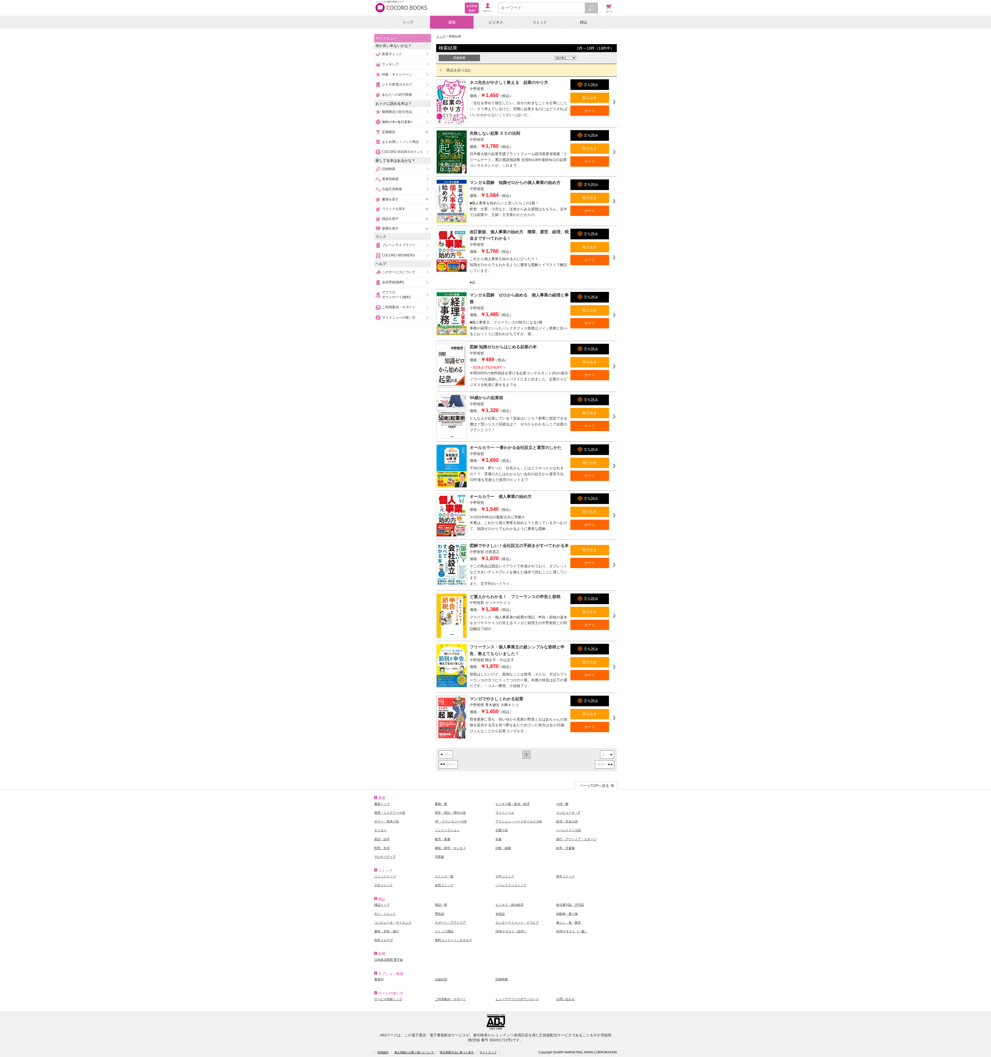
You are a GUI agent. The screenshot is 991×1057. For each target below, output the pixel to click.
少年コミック (505, 876)
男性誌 (439, 914)
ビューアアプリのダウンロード (517, 999)
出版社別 (441, 979)
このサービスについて (398, 272)
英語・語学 (382, 839)
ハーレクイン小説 (568, 830)
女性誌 (500, 914)
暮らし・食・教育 (568, 922)
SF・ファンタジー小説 (451, 821)
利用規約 (383, 1052)
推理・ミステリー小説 (389, 812)
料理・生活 (382, 848)
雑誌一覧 (441, 905)
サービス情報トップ (388, 999)
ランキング (390, 64)
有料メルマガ (383, 940)
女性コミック (444, 885)
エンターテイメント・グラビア (517, 922)
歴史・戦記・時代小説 (450, 812)
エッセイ (380, 830)
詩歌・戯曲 (503, 848)
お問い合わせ (565, 999)
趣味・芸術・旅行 (386, 931)
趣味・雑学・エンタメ (450, 848)
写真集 (439, 857)
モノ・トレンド (385, 914)
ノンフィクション (447, 830)
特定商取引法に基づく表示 (457, 1052)
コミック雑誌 (444, 931)
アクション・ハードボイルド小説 (519, 821)
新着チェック (392, 54)
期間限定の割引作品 (397, 112)
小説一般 (562, 804)
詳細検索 (388, 169)
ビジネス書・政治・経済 (513, 804)
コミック (539, 22)
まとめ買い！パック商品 (400, 142)
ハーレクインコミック (511, 885)
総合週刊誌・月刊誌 (570, 905)
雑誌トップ (382, 905)
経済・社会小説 (567, 821)
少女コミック (383, 885)
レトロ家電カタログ (397, 84)
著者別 (378, 979)
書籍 (451, 22)
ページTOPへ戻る (594, 786)
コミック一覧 (444, 876)
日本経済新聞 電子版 (388, 960)
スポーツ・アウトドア (450, 922)
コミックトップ (385, 876)
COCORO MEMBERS (398, 255)
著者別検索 (390, 179)
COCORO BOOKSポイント (402, 152)
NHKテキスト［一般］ (572, 931)
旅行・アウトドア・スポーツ (576, 839)
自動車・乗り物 (567, 914)
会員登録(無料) (393, 282)
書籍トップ (382, 804)
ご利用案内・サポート (398, 307)
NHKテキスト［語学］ (511, 931)
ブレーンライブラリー (398, 245)
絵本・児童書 (565, 848)
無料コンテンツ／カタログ (453, 940)
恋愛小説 (502, 830)
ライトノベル (505, 812)
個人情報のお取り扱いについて (414, 1052)
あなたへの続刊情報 (397, 94)
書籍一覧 (441, 804)
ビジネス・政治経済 (509, 905)
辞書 (499, 839)
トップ (408, 22)
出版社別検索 (392, 189)
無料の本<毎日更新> (397, 122)
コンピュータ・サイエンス (392, 922)
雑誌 (583, 22)
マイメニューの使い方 (398, 317)
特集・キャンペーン (397, 74)
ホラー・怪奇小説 (386, 821)
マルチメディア (385, 857)
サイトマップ (488, 1052)
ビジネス (496, 22)
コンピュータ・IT (568, 812)
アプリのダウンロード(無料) (396, 295)
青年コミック (565, 876)
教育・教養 (442, 839)
